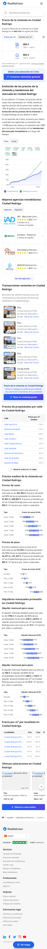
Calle (6, 418)
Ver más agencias (23, 278)
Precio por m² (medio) (34, 418)
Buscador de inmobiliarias (14, 861)
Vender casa (8, 865)
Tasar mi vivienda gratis (25, 397)
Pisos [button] (6, 141)
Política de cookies (10, 921)
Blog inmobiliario (10, 872)
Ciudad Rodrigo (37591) (14, 746)
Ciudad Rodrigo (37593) (14, 742)
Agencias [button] (8, 209)
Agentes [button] (18, 209)
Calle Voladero (10, 439)
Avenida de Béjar (11, 463)
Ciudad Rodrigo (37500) (14, 737)
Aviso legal (7, 925)
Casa (38, 732)
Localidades (9, 732)
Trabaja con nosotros (12, 903)
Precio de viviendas (11, 857)
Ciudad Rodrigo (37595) (14, 756)
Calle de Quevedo (11, 458)
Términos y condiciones (13, 914)
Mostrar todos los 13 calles (25, 469)
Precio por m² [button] (10, 37)
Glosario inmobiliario (12, 868)
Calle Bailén (9, 434)
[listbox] (23, 786)
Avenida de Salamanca (13, 453)
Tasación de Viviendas (12, 854)
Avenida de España (12, 429)
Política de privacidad (12, 917)
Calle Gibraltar (10, 448)
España (10, 817)
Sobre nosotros (9, 896)
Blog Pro (6, 886)
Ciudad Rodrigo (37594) (14, 751)
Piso (30, 732)
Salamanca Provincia (24, 817)
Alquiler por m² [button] (25, 37)
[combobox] (23, 12)
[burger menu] (41, 3)
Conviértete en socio (11, 882)
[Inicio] (3, 817)
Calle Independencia (13, 443)
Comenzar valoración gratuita (25, 76)
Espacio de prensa (10, 900)
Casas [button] (14, 141)
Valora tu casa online (25, 807)
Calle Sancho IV (10, 424)
